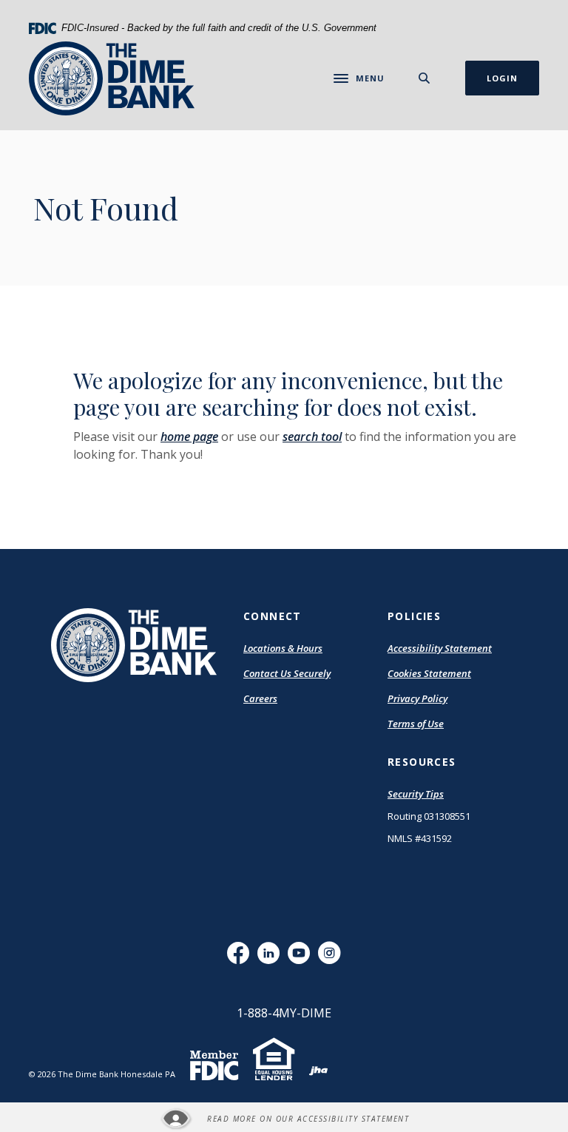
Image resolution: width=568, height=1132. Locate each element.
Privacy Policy (417, 698)
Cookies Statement (429, 673)
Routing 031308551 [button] (429, 816)
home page (189, 436)
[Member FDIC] (214, 1072)
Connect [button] (272, 616)
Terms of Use (416, 723)
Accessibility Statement (440, 648)
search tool (312, 436)
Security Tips (416, 794)
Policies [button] (414, 616)
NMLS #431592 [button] (420, 838)
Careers (260, 698)
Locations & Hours (282, 648)
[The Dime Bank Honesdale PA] (112, 78)
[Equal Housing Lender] (273, 1069)
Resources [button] (422, 762)
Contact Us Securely (287, 673)
